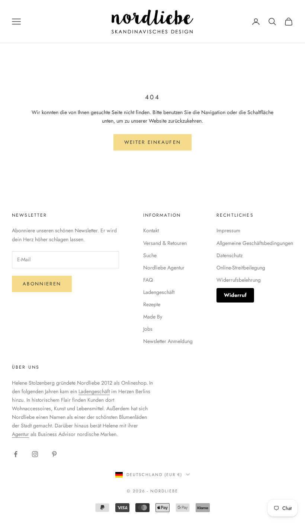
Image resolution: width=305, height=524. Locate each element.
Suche (150, 255)
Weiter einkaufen (152, 142)
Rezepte (151, 304)
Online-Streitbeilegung (240, 267)
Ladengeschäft (158, 292)
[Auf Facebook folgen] (15, 454)
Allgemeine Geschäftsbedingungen (254, 243)
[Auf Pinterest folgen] (54, 454)
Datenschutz (229, 255)
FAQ (148, 280)
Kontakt (151, 230)
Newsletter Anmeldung (168, 341)
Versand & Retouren (165, 243)
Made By (152, 316)
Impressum (228, 230)
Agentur (20, 434)
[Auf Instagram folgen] (35, 454)
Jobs (147, 329)
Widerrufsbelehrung (238, 280)
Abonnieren (42, 283)
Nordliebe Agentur (163, 267)
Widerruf (235, 295)
